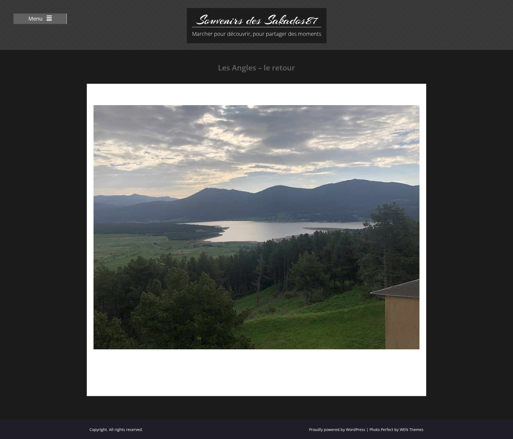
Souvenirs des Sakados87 (256, 20)
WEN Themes (411, 429)
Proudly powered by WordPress (337, 429)
